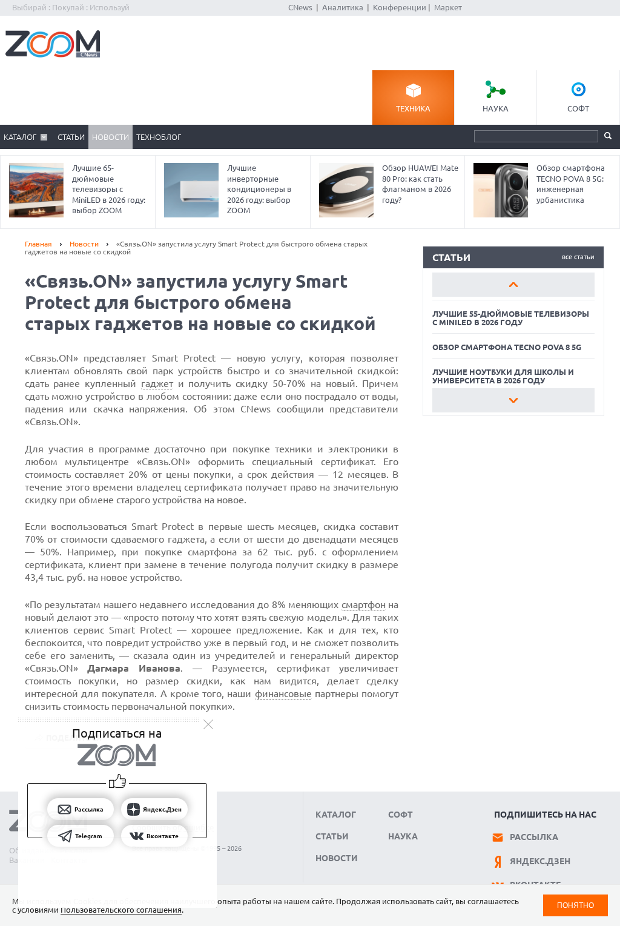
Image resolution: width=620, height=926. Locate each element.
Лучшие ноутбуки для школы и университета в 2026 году (503, 376)
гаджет (157, 383)
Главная (38, 244)
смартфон (363, 604)
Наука (496, 108)
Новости (110, 137)
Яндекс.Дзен (540, 861)
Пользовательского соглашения (121, 909)
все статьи (578, 256)
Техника (413, 108)
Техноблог (158, 137)
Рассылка (534, 837)
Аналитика (342, 7)
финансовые (283, 693)
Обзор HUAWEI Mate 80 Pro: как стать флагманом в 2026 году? (420, 184)
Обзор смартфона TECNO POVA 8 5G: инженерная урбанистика (570, 184)
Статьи (71, 137)
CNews (300, 7)
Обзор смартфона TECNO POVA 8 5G (506, 347)
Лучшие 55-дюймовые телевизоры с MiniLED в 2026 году (510, 317)
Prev (513, 285)
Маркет (448, 7)
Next (513, 400)
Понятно (575, 905)
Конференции (399, 7)
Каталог (20, 137)
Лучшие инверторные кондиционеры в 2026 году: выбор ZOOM (259, 189)
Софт (578, 108)
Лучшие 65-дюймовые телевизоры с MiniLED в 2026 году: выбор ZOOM (108, 189)
